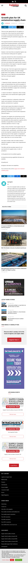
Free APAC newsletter (6, 522)
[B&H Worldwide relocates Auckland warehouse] (14, 239)
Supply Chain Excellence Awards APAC (9, 541)
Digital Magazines (5, 495)
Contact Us (3, 506)
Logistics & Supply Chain (6, 477)
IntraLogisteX (4, 546)
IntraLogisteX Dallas (13, 432)
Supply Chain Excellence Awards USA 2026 (13, 410)
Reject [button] (12, 559)
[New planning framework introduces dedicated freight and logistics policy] (14, 260)
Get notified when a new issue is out (9, 524)
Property (3, 482)
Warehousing (4, 479)
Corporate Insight (5, 489)
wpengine (7, 23)
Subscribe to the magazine (7, 509)
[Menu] (2, 5)
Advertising (3, 504)
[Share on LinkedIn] (5, 27)
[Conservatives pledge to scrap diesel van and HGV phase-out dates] (4, 305)
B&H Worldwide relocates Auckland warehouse (13, 248)
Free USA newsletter (5, 516)
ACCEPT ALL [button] (18, 559)
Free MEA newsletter (5, 519)
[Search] (25, 5)
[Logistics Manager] (14, 5)
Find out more (13, 414)
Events (2, 492)
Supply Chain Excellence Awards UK (12, 454)
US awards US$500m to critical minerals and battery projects (12, 226)
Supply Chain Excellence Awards (8, 533)
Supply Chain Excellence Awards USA (9, 536)
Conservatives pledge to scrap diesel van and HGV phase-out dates (17, 306)
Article (3, 14)
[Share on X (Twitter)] (12, 27)
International (4, 484)
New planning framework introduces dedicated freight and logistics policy (13, 269)
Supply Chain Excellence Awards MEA (9, 538)
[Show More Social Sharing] (25, 27)
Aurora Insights (4, 487)
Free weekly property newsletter (8, 514)
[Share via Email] (20, 27)
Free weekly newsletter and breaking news (10, 511)
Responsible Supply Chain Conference (9, 543)
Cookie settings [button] (5, 559)
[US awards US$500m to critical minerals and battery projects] (14, 217)
